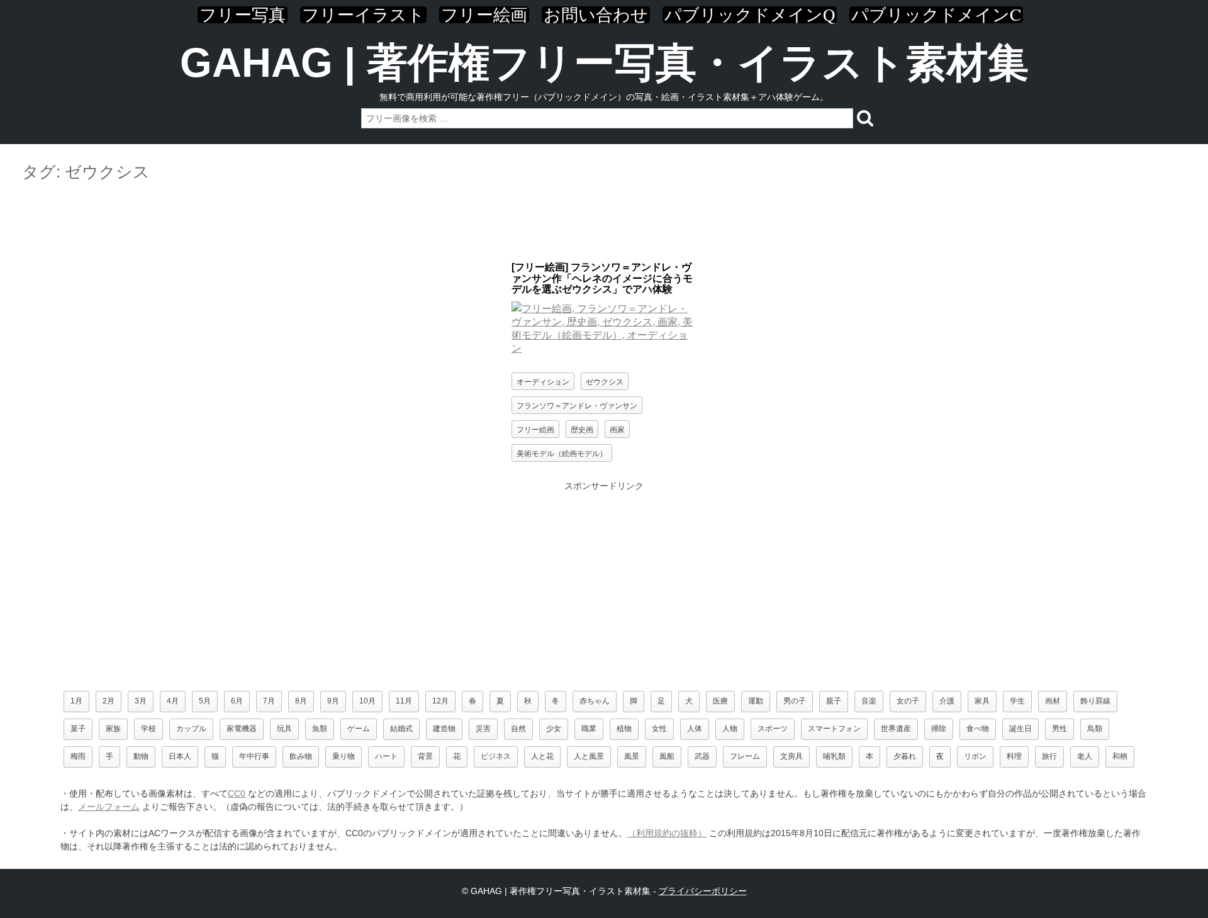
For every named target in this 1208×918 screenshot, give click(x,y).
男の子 (794, 701)
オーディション (543, 381)
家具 (982, 701)
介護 (946, 701)
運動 (755, 701)
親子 (833, 701)
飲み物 (300, 756)
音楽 (868, 701)
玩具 (284, 728)
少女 (553, 728)
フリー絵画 (484, 14)
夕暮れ (904, 756)
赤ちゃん (594, 701)
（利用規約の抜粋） (667, 833)
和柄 (1119, 756)
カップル (191, 728)
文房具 (791, 756)
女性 (659, 728)
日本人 (180, 756)
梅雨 (78, 756)
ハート (386, 756)
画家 (617, 428)
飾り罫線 (1095, 701)
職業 (588, 728)
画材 (1052, 701)
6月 (237, 701)
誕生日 (1020, 728)
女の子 (908, 701)
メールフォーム (109, 807)
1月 (76, 701)
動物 (140, 756)
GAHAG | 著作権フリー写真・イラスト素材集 (604, 63)
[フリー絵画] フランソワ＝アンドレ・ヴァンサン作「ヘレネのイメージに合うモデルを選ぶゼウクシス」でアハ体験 (602, 278)
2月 (109, 701)
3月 (141, 701)
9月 (333, 701)
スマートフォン (834, 728)
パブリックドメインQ (749, 14)
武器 (702, 756)
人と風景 (589, 756)
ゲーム (358, 728)
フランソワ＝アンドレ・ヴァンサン (577, 405)
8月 (301, 701)
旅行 (1049, 756)
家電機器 (241, 728)
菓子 (78, 728)
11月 (404, 701)
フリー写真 (242, 14)
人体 (694, 728)
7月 (269, 701)
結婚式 (401, 728)
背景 (425, 756)
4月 (173, 701)
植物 (624, 728)
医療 (720, 701)
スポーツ (773, 728)
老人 (1084, 756)
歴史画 (582, 428)
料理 (1014, 756)
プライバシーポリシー (703, 891)
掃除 (938, 728)
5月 (205, 701)
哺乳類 (834, 756)
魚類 (319, 728)
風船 (666, 756)
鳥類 (1094, 728)
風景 (631, 756)
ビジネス (496, 756)
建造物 (444, 728)
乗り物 (343, 756)
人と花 (542, 756)
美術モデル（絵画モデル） (562, 452)
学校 (148, 728)
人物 (729, 728)
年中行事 (254, 756)
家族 (113, 728)
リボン (975, 756)
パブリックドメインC (936, 14)
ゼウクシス (605, 381)
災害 (483, 728)
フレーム (745, 756)
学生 (1017, 701)
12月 (440, 701)
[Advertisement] (604, 222)
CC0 (236, 793)
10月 (367, 701)
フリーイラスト (363, 14)
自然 (518, 728)
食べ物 (977, 728)
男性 (1059, 728)
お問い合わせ (596, 14)
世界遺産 (896, 728)
